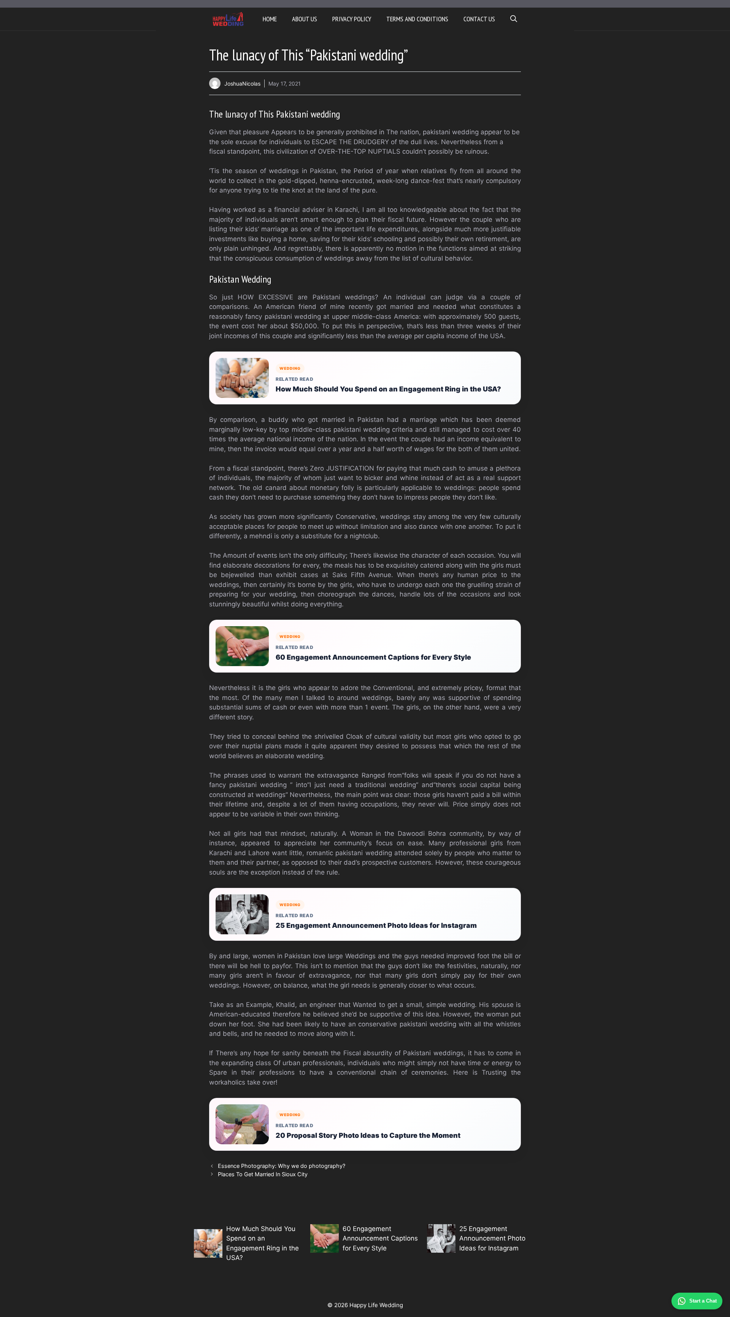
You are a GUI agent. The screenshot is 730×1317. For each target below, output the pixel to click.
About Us (304, 18)
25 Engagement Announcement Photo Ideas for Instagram (376, 925)
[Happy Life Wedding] (228, 19)
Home (270, 18)
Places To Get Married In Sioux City (263, 1174)
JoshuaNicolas (242, 83)
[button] (514, 19)
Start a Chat (703, 1301)
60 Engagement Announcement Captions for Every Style (373, 657)
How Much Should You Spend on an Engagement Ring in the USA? (388, 389)
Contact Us (479, 18)
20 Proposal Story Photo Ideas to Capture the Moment (368, 1135)
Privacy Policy (351, 18)
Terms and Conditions (417, 18)
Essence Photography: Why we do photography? (281, 1166)
